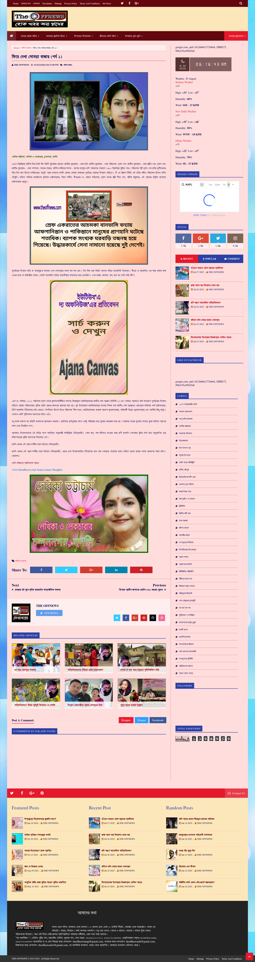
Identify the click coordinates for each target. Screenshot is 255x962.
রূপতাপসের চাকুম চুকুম (187, 622)
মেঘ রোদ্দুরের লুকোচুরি (187, 600)
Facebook (158, 720)
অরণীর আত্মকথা (185, 426)
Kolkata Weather (184, 82)
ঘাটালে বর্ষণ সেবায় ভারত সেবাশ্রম (205, 319)
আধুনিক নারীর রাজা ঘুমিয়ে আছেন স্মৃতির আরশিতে (45, 882)
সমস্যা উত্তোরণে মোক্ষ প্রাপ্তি (37, 850)
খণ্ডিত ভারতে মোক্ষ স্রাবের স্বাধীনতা (207, 267)
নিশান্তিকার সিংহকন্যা (187, 549)
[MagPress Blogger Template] (40, 19)
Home (15, 3)
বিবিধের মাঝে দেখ (185, 578)
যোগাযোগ (36, 3)
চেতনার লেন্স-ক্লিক (186, 484)
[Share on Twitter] (66, 570)
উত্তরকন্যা (183, 440)
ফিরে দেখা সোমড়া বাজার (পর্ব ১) (37, 56)
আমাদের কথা (25, 3)
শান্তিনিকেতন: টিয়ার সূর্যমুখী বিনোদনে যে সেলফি (35, 704)
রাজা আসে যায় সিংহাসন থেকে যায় (205, 285)
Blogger (126, 720)
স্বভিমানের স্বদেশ (186, 665)
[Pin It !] (141, 570)
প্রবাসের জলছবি (185, 564)
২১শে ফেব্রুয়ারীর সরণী (188, 404)
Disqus (142, 720)
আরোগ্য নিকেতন (185, 433)
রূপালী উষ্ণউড (184, 636)
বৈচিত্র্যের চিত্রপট (185, 593)
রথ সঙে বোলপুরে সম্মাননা (25, 669)
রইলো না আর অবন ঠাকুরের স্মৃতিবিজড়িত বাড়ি (139, 669)
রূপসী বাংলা (183, 629)
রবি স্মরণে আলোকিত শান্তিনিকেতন (205, 302)
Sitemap (58, 3)
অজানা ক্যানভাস (185, 411)
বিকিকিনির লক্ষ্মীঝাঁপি (186, 571)
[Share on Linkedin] (116, 570)
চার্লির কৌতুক (184, 469)
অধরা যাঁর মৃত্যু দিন (187, 850)
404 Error (106, 3)
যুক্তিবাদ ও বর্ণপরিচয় (187, 615)
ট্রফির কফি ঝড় (185, 513)
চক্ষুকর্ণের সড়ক (184, 455)
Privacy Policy (70, 3)
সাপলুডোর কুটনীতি (186, 658)
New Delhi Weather (185, 111)
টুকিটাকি (182, 506)
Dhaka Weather (183, 140)
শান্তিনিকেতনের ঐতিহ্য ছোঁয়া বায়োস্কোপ (85, 669)
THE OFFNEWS (19, 958)
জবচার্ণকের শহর (185, 491)
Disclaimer (47, 3)
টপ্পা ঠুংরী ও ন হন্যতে (187, 498)
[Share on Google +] (91, 570)
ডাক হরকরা (183, 520)
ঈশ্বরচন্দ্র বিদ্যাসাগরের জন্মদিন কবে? (40, 818)
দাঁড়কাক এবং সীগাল (187, 866)
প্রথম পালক (183, 556)
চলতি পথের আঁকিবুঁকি (186, 462)
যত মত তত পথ (184, 607)
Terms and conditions (90, 3)
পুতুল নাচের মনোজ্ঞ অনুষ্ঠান (131, 704)
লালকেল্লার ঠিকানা (186, 644)
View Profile (50, 613)
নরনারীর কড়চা (184, 535)
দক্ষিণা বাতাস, (68, 64)
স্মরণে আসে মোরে (186, 673)
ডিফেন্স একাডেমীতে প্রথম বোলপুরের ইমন (85, 704)
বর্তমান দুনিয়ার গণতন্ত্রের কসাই (37, 834)
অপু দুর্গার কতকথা (185, 418)
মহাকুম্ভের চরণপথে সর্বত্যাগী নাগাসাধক (195, 834)
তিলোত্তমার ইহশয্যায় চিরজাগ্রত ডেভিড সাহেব (211, 337)
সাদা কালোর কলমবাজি (187, 651)
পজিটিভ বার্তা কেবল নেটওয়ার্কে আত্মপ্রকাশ (196, 882)
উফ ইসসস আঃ (185, 447)
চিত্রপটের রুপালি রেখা (187, 476)
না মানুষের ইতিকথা (186, 542)
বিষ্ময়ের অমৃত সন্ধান (187, 586)
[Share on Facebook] (41, 570)
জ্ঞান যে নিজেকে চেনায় (33, 866)
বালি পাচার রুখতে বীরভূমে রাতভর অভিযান (196, 818)
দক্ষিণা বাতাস (26, 47)
